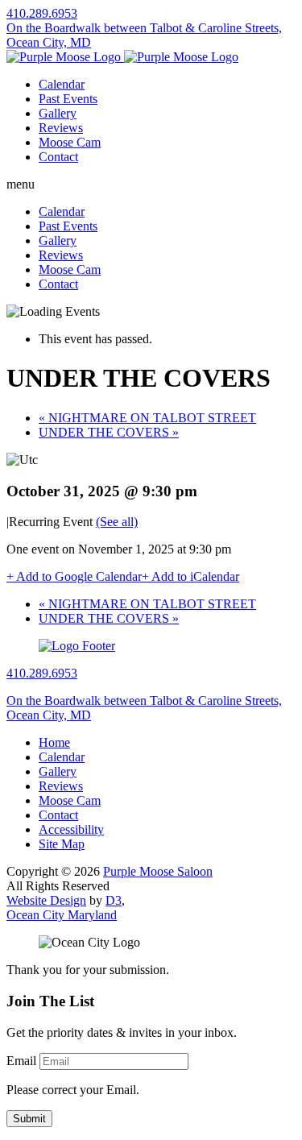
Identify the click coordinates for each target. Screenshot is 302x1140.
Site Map (62, 844)
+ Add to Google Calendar (74, 576)
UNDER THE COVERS (109, 432)
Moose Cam (70, 142)
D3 (113, 900)
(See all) (117, 522)
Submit (29, 1119)
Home (54, 742)
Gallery (58, 113)
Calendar (62, 84)
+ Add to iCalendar (190, 576)
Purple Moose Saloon (158, 871)
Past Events (68, 99)
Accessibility (71, 829)
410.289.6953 (41, 13)
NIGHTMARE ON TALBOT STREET (147, 418)
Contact (58, 157)
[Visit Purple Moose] (122, 57)
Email (21, 1060)
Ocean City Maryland (61, 915)
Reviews (61, 128)
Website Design (46, 900)
